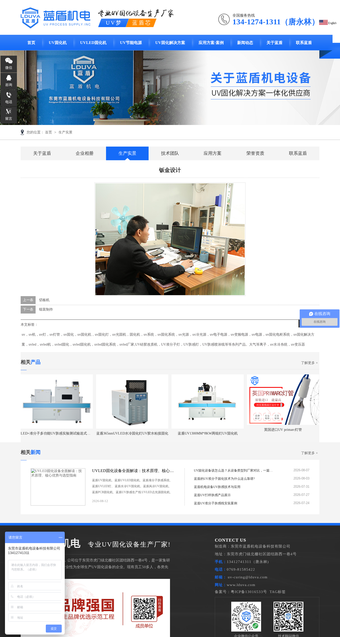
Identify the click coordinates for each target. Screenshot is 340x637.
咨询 (8, 85)
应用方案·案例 (211, 42)
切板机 (44, 300)
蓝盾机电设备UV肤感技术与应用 (217, 487)
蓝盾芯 (142, 23)
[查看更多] (168, 501)
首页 (31, 42)
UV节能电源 (131, 42)
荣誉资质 (255, 153)
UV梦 (114, 23)
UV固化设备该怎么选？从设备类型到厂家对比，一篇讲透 (234, 470)
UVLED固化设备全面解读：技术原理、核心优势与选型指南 (133, 471)
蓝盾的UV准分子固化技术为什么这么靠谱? (224, 478)
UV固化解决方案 (170, 42)
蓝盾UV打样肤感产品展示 (212, 495)
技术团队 (170, 153)
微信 (8, 68)
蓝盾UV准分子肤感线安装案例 (215, 503)
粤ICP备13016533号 (249, 592)
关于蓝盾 (275, 42)
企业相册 (85, 153)
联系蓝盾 (304, 42)
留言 (8, 118)
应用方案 (213, 153)
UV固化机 (58, 42)
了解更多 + (309, 363)
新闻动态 (245, 42)
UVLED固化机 (93, 42)
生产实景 (65, 132)
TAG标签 (278, 592)
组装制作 (46, 309)
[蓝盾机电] (56, 25)
